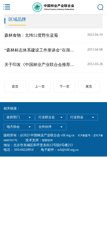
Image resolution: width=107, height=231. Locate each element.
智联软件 (47, 140)
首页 (15, 86)
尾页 (89, 86)
